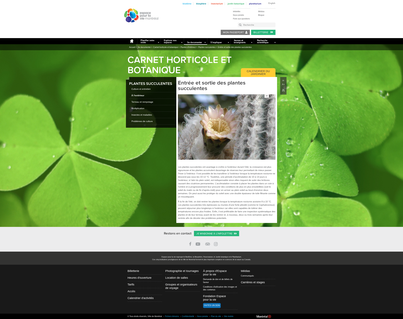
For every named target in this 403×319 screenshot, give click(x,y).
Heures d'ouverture (139, 277)
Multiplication (137, 108)
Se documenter (194, 42)
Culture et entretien (141, 89)
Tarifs (131, 284)
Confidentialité (188, 316)
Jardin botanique (236, 3)
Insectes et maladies (141, 115)
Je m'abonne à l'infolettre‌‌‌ (214, 233)
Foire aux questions (241, 19)
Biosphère (201, 3)
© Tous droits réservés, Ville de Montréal (145, 316)
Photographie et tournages (182, 271)
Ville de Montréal (264, 316)
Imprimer (283, 90)
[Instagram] (216, 243)
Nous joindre (238, 15)
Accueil (131, 41)
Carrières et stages (253, 282)
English (271, 3)
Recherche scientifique (262, 41)
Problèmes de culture (142, 121)
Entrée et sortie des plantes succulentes (235, 47)
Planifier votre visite (147, 41)
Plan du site (216, 316)
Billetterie (261, 32)
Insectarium (217, 3)
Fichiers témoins (172, 316)
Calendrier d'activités (141, 298)
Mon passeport (233, 32)
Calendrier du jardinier (258, 73)
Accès (131, 291)
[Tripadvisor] (208, 243)
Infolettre (236, 11)
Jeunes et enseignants (240, 41)
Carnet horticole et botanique (165, 47)
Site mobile (228, 316)
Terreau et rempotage (142, 102)
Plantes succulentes (206, 47)
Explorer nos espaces (170, 41)
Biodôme (187, 3)
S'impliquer (216, 42)
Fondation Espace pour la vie (214, 298)
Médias (261, 11)
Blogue (261, 15)
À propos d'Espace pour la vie (215, 272)
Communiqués (247, 276)
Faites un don (212, 305)
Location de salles (176, 277)
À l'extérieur (137, 95)
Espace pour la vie (139, 25)
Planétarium (255, 3)
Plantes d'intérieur (188, 47)
